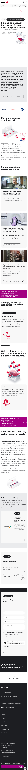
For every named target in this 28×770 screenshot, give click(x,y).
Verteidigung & (5, 707)
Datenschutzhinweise (16, 632)
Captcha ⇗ (20, 644)
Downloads (4, 733)
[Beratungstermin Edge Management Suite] (25, 422)
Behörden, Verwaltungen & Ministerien (11, 703)
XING (7, 756)
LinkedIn (3, 756)
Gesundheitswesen (6, 692)
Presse (3, 714)
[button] (14, 621)
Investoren (4, 725)
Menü (3, 5)
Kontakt (15, 5)
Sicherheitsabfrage (8, 639)
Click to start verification (15, 643)
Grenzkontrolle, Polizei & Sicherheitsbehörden (13, 700)
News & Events (5, 729)
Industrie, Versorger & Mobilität (9, 696)
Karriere (3, 718)
